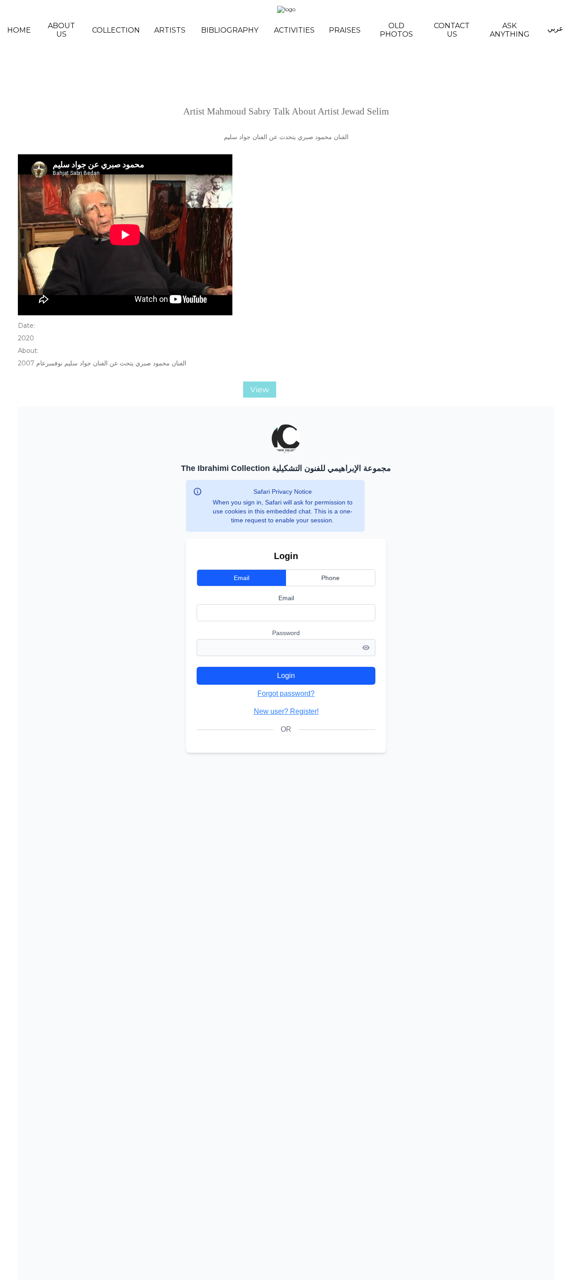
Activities (294, 30)
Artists (169, 30)
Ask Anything (510, 29)
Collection (116, 30)
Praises (345, 30)
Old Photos (396, 29)
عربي (555, 28)
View (259, 389)
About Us (61, 29)
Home (19, 30)
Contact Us (452, 29)
